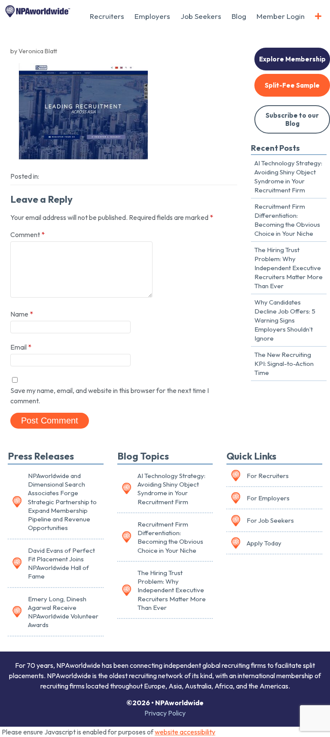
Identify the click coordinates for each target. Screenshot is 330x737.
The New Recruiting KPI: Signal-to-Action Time (284, 363)
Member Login (281, 16)
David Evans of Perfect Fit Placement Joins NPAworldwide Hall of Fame (61, 563)
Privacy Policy (165, 713)
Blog (239, 16)
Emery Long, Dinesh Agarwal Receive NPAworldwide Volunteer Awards (63, 612)
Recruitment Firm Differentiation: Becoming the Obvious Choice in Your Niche (287, 220)
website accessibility (185, 732)
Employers (152, 16)
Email (20, 347)
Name (21, 314)
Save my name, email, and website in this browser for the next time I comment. (109, 395)
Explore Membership (292, 59)
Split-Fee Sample (292, 85)
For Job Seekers (270, 520)
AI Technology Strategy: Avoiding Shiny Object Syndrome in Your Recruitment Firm (288, 176)
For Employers (268, 498)
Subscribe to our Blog (292, 119)
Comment (27, 234)
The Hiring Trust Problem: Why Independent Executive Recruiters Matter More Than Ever (288, 268)
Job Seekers (200, 16)
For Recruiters (268, 476)
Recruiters (107, 16)
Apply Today (264, 543)
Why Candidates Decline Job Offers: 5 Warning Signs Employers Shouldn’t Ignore (284, 320)
